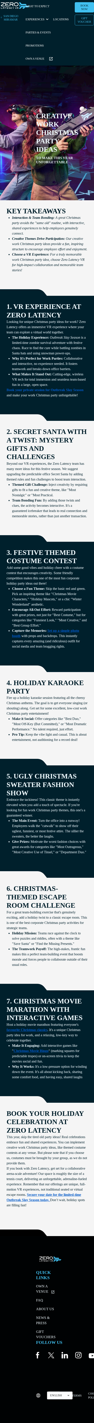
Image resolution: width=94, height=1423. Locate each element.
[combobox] (60, 1395)
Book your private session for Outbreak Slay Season (45, 390)
